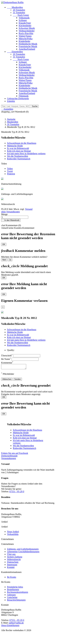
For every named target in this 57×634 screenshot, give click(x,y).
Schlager (23, 20)
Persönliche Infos (15, 587)
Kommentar (7, 362)
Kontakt (10, 567)
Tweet (10, 171)
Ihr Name (6, 359)
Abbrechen (6, 379)
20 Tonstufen (19, 10)
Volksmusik (24, 18)
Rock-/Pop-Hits (26, 33)
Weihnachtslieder (26, 31)
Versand (28, 209)
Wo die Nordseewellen (17, 156)
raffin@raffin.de (16, 623)
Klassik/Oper (25, 23)
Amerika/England (27, 49)
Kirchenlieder (25, 25)
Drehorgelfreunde (9, 456)
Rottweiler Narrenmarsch (18, 158)
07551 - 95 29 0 (16, 491)
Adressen (11, 594)
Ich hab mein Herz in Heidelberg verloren (26, 153)
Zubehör (11, 101)
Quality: (10, 350)
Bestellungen (13, 589)
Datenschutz (12, 562)
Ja (10, 260)
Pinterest (11, 174)
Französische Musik (28, 46)
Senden (17, 379)
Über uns (11, 554)
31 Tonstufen (19, 12)
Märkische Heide (15, 145)
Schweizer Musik (27, 28)
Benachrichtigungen (16, 600)
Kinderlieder (24, 41)
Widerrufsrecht (14, 559)
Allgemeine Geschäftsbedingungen (23, 551)
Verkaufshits (12, 534)
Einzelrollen (15, 51)
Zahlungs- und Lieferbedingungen (23, 549)
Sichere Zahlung (14, 557)
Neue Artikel (13, 531)
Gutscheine (12, 597)
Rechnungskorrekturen (17, 592)
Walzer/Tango (25, 36)
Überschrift (7, 355)
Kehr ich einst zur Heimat (19, 151)
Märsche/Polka (25, 38)
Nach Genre (21, 15)
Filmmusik (23, 96)
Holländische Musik (28, 44)
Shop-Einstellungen (10, 625)
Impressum (12, 564)
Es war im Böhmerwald (18, 148)
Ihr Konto (11, 577)
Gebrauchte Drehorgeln (18, 98)
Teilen (10, 168)
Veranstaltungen (8, 458)
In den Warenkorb (10, 220)
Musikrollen (15, 7)
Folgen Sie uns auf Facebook (14, 453)
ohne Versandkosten (10, 211)
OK (3, 244)
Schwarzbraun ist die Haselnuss (21, 143)
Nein (4, 260)
